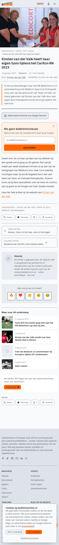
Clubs (4, 488)
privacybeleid (28, 526)
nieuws (18, 51)
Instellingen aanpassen (29, 538)
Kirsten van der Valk (16, 77)
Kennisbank (7, 480)
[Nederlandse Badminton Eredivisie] (40, 3)
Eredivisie (35, 476)
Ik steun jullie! (11, 387)
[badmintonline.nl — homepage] (7, 4)
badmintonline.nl (8, 51)
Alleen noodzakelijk (14, 532)
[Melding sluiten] (54, 126)
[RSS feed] (26, 458)
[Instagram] (12, 458)
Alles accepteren (33, 532)
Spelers (5, 484)
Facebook (49, 217)
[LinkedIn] (21, 458)
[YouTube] (17, 458)
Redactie (23, 73)
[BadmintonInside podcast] (48, 4)
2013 (25, 51)
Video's (5, 497)
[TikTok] (7, 458)
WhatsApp (24, 217)
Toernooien (7, 492)
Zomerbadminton (39, 488)
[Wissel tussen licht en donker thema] (54, 4)
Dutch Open (36, 484)
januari (31, 51)
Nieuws (5, 476)
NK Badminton (37, 480)
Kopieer (10, 217)
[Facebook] (3, 458)
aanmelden (29, 147)
